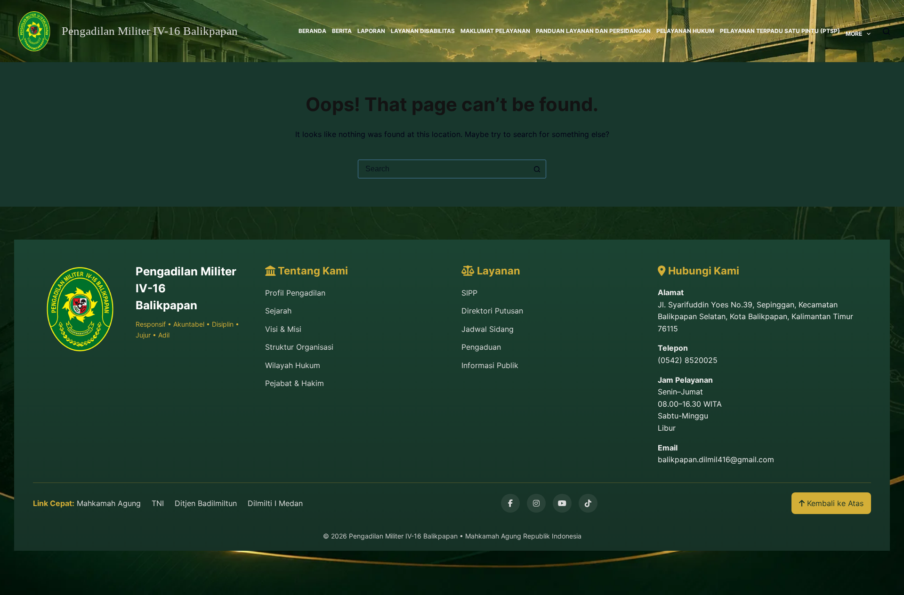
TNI (158, 503)
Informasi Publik (489, 365)
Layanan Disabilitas (423, 30)
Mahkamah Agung (109, 503)
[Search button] (537, 169)
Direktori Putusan (492, 310)
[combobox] (443, 169)
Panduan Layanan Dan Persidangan (593, 30)
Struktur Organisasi (299, 347)
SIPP (469, 293)
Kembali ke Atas (834, 503)
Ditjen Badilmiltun (206, 503)
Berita (342, 30)
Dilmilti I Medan (275, 503)
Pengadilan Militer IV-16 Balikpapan (150, 30)
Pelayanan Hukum (685, 30)
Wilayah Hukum (292, 365)
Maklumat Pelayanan (495, 30)
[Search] (886, 31)
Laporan (371, 30)
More (854, 33)
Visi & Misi (283, 329)
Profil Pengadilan (295, 293)
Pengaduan (481, 347)
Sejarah (278, 310)
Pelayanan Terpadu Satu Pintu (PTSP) (780, 30)
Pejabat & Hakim (294, 383)
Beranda (312, 30)
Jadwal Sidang (487, 329)
